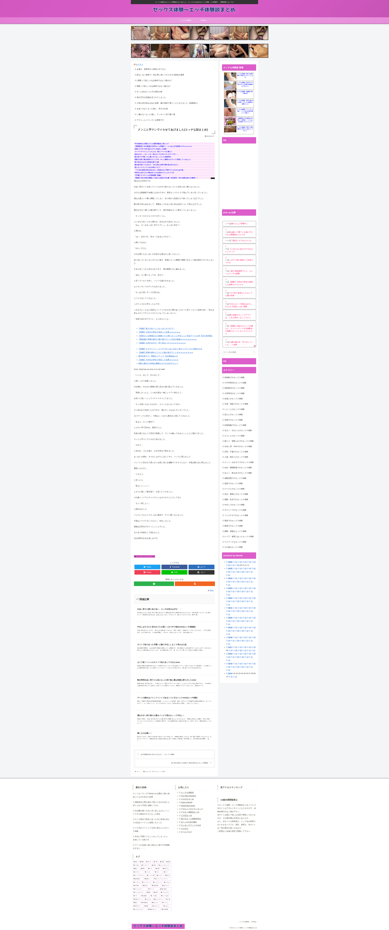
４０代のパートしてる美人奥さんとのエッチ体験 (151, 829)
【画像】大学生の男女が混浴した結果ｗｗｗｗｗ (158, 360)
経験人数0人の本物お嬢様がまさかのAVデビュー (158, 363)
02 (241, 562)
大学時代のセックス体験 (234, 393)
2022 (230, 598)
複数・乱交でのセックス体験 (236, 499)
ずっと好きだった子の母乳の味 (149, 92)
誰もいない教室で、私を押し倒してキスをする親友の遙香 (160, 75)
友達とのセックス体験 (233, 399)
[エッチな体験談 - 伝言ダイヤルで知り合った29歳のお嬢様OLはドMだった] (230, 85)
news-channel (186, 802)
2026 (230, 562)
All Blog (253, 922)
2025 (230, 568)
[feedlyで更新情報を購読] (154, 583)
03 (245, 562)
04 (250, 562)
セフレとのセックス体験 (234, 436)
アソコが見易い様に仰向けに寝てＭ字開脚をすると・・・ (151, 846)
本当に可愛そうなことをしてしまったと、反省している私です (151, 838)
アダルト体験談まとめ (190, 812)
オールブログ (186, 832)
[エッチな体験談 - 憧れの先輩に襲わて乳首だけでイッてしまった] (230, 77)
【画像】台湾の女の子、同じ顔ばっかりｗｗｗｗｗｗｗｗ (162, 343)
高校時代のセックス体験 (234, 388)
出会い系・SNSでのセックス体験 (145, 556)
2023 (230, 588)
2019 (230, 627)
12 (229, 575)
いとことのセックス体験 (234, 409)
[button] (254, 352)
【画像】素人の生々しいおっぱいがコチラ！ (156, 328)
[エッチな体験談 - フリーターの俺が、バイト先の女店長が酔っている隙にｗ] (230, 112)
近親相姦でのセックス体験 (235, 425)
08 (238, 565)
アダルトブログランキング (192, 809)
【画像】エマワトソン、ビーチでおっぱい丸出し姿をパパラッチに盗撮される (170, 349)
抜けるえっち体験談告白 (191, 819)
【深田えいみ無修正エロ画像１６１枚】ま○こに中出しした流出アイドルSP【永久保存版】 (175, 336)
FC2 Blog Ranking (188, 796)
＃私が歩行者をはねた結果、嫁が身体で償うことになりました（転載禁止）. (168, 103)
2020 (230, 618)
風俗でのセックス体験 (233, 521)
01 (236, 562)
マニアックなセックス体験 (235, 542)
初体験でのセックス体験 (234, 377)
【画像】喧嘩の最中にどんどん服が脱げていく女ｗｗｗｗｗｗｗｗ (165, 352)
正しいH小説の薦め (189, 822)
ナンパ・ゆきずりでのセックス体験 (239, 462)
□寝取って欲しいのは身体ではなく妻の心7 (154, 80)
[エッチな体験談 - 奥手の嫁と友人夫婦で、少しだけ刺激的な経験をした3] (230, 103)
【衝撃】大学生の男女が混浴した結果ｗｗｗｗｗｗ (159, 332)
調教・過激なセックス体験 (235, 531)
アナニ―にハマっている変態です (150, 120)
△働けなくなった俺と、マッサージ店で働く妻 (156, 114)
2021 (230, 608)
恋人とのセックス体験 (233, 415)
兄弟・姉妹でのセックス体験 (236, 404)
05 (255, 562)
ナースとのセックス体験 (234, 489)
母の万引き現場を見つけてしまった (151, 97)
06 (229, 565)
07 (234, 565)
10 (247, 572)
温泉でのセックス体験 (233, 483)
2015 (230, 664)
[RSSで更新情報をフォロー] (195, 583)
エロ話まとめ (186, 815)
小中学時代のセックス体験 (235, 383)
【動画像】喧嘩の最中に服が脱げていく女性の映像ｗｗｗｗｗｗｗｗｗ (167, 339)
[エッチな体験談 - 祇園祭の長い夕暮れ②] (230, 94)
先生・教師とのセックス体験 (236, 494)
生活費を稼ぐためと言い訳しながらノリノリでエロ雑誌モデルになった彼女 (151, 812)
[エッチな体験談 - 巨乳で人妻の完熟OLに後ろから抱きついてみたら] (230, 130)
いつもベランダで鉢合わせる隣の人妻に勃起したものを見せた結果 (151, 795)
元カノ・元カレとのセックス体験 (238, 430)
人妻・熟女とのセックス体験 (236, 457)
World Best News (188, 806)
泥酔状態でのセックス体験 (235, 478)
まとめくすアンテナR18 (191, 825)
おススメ (139, 64)
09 (243, 572)
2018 (230, 637)
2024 (230, 578)
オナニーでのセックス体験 (235, 510)
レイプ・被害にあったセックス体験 (239, 537)
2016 (230, 654)
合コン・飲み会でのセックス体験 (238, 473)
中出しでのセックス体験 (234, 505)
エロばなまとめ (187, 799)
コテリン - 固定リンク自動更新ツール (132, 27)
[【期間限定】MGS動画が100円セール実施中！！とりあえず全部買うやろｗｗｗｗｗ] (230, 121)
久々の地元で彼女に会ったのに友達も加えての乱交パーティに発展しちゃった (151, 821)
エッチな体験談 (187, 793)
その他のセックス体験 (233, 547)
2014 (230, 673)
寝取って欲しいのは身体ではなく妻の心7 (154, 86)
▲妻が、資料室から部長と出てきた (151, 69)
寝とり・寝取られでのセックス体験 (239, 441)
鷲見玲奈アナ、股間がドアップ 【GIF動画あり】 (158, 356)
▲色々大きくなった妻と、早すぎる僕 (152, 109)
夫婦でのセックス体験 (233, 420)
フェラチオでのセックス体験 (236, 515)
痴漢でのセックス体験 (233, 526)
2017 (230, 647)
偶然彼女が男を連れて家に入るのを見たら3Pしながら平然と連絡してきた (151, 803)
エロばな (184, 829)
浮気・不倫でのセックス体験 (236, 452)
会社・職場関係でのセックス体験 (238, 468)
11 (252, 572)
